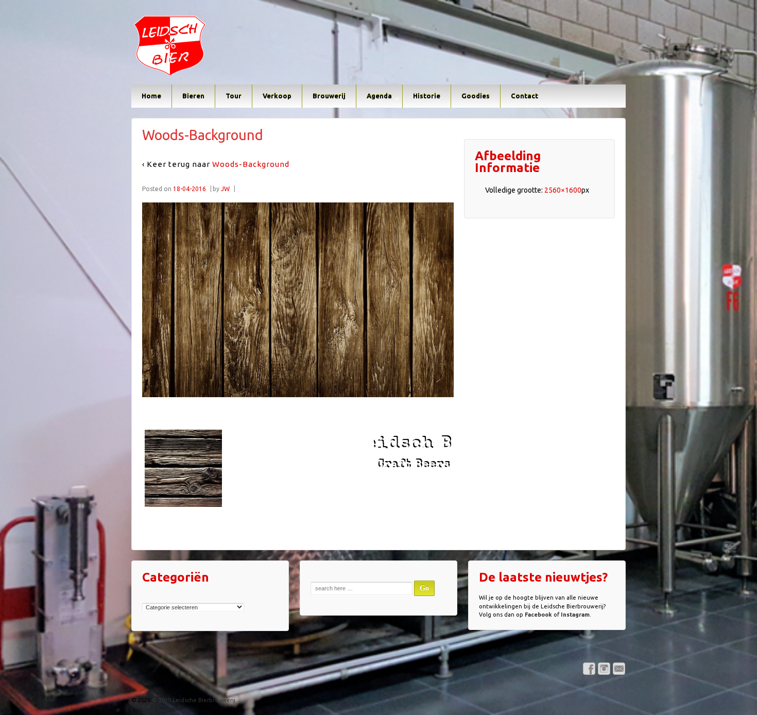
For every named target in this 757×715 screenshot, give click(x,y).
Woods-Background (250, 164)
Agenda (379, 95)
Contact (524, 95)
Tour (234, 95)
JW (225, 188)
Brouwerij (329, 95)
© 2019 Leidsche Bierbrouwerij (192, 700)
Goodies (475, 95)
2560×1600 (562, 190)
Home (151, 95)
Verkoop (277, 95)
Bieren (193, 95)
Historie (426, 95)
